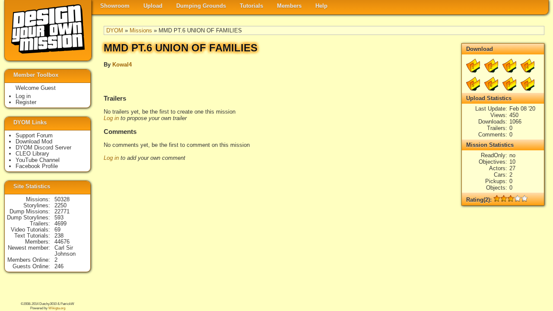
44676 (62, 241)
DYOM (114, 30)
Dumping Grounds (201, 6)
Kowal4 (122, 64)
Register (26, 102)
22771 (62, 211)
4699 (60, 223)
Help (321, 6)
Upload (152, 6)
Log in (111, 118)
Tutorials (251, 6)
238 (59, 235)
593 (59, 217)
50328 (62, 199)
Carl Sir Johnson (65, 250)
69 (57, 229)
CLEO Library (32, 153)
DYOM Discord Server (43, 147)
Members (289, 6)
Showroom (115, 6)
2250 (60, 205)
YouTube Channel (38, 160)
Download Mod (34, 141)
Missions (141, 30)
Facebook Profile (37, 166)
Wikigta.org (56, 308)
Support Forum (34, 135)
